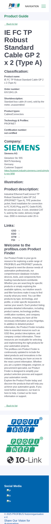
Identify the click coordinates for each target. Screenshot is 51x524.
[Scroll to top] (45, 519)
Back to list (11, 24)
